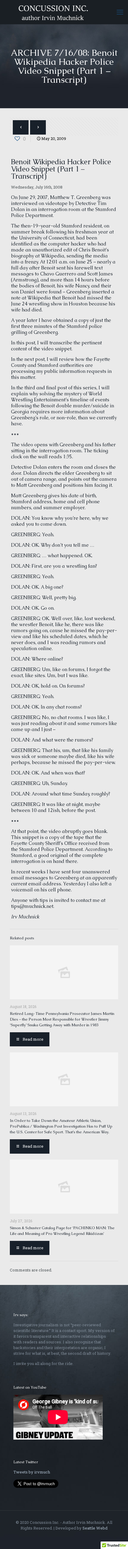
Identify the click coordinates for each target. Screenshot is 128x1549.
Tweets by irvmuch (31, 1472)
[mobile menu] (120, 12)
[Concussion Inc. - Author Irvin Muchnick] (64, 12)
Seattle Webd (94, 1528)
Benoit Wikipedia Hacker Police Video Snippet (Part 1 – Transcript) (61, 169)
